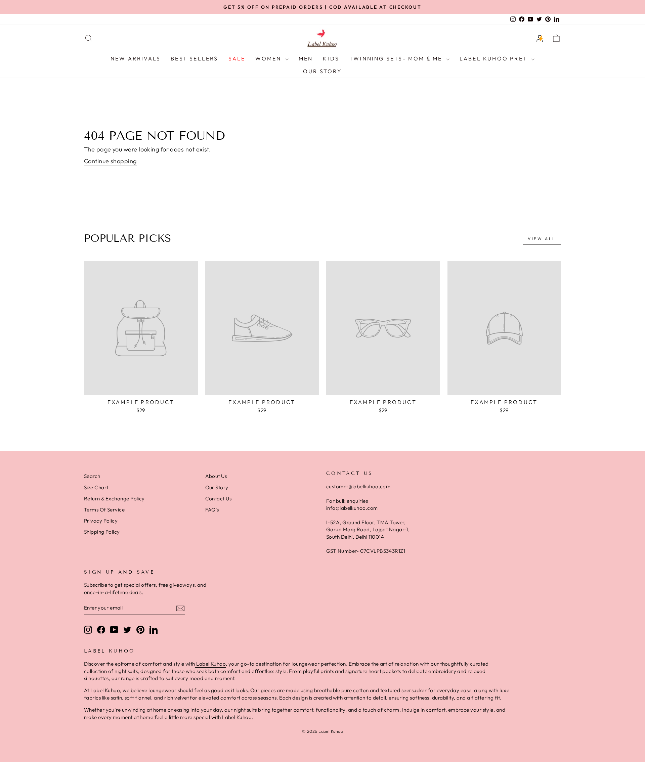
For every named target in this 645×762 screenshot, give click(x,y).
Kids (331, 58)
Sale (237, 58)
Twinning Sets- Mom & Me (396, 58)
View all (542, 238)
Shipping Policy (102, 532)
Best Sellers (194, 58)
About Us (216, 476)
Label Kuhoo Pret (494, 58)
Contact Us (218, 498)
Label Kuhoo (210, 664)
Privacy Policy (101, 521)
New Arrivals (136, 58)
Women (269, 58)
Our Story (322, 71)
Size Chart (96, 487)
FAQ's (212, 509)
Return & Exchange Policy (114, 498)
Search (92, 476)
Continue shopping (110, 161)
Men (306, 58)
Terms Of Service (104, 509)
